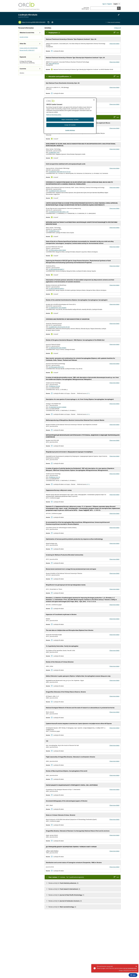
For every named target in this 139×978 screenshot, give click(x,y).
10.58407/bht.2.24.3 (54, 231)
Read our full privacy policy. (53, 114)
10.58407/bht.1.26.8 (54, 152)
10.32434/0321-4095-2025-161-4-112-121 (60, 171)
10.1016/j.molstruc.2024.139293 (57, 250)
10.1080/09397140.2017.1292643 (57, 407)
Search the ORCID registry (85, 8)
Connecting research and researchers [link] (28, 9)
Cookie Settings (70, 130)
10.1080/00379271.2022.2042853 (57, 307)
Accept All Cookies (70, 125)
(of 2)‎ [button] (88, 393)
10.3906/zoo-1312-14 (54, 477)
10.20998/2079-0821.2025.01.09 (57, 191)
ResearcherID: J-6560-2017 (27, 50)
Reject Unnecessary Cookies (70, 119)
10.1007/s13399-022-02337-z (56, 288)
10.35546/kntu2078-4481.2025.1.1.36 (58, 211)
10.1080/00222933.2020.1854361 (57, 348)
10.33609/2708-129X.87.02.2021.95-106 (59, 327)
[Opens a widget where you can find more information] (133, 975)
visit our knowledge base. (130, 968)
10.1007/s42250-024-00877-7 (56, 269)
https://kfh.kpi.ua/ (54, 63)
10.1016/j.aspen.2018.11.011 (56, 367)
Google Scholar (24, 37)
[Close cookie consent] (94, 100)
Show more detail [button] (114, 43)
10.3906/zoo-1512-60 (54, 386)
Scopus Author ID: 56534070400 (28, 48)
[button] (117, 28)
